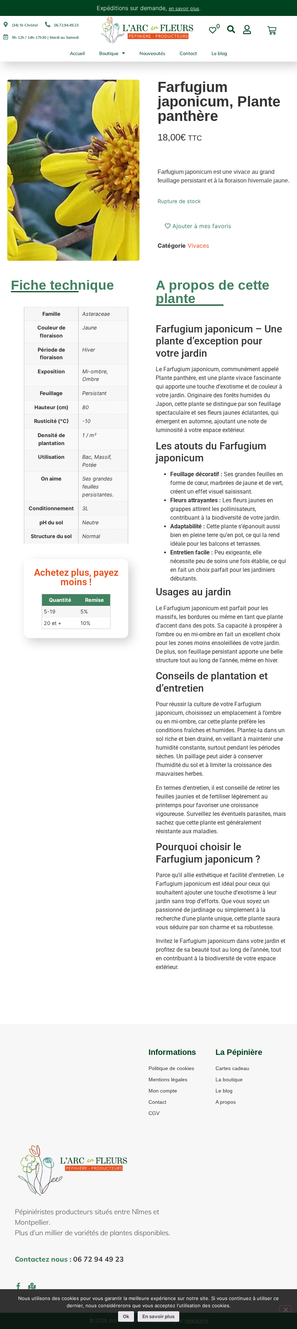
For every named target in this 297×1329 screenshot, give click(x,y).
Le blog (219, 53)
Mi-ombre (94, 371)
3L (85, 508)
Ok (126, 1316)
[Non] (285, 1308)
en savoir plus (184, 8)
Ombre (90, 379)
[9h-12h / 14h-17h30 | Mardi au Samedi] (5, 36)
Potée (89, 465)
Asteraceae (96, 314)
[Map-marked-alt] (32, 1286)
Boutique (108, 53)
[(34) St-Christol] (5, 24)
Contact (188, 53)
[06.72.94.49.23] (47, 24)
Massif (102, 457)
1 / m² (89, 435)
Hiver (88, 350)
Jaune (89, 327)
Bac (86, 457)
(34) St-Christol (25, 25)
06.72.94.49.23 (66, 25)
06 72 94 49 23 (98, 1259)
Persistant (94, 393)
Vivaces (198, 245)
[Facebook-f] (18, 1286)
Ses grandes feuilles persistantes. (98, 486)
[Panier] (272, 30)
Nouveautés (152, 53)
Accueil (77, 53)
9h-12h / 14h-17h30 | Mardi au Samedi (45, 37)
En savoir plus (158, 1316)
